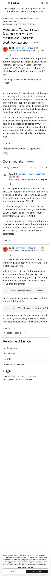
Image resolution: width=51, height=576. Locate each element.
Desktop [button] (9, 376)
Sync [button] (32, 376)
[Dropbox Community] (13, 3)
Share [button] (8, 379)
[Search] (42, 3)
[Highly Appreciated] (17, 177)
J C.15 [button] (11, 48)
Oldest (13, 168)
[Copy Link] (10, 55)
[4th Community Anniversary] (37, 48)
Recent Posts (10, 353)
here (22, 11)
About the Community (14, 364)
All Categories (10, 348)
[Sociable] (14, 177)
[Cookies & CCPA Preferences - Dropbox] (25, 563)
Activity (7, 359)
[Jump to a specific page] (46, 168)
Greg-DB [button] (13, 174)
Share (6, 143)
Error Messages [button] (24, 379)
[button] (5, 49)
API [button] (5, 154)
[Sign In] (47, 3)
